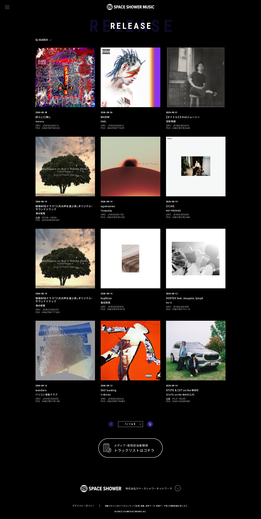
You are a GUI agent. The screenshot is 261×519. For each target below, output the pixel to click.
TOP (253, 510)
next (150, 424)
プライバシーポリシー (83, 506)
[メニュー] (7, 7)
